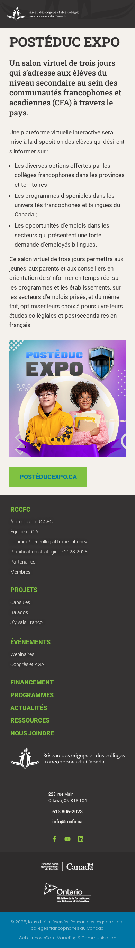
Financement (32, 682)
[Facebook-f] (54, 839)
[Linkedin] (81, 839)
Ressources (30, 720)
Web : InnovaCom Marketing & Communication (67, 938)
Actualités (28, 707)
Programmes (32, 695)
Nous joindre (32, 733)
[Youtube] (67, 839)
